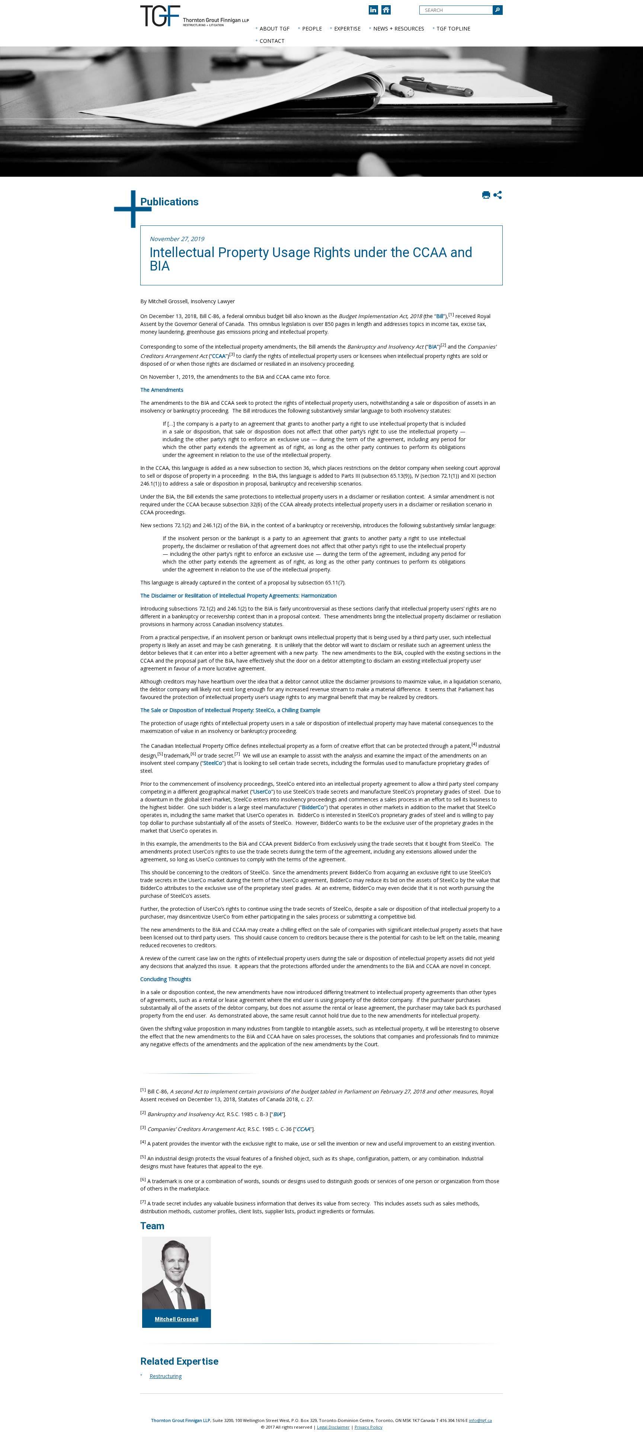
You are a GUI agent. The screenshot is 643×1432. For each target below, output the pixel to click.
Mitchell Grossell (176, 1319)
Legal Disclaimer (333, 1427)
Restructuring (166, 1376)
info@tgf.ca (480, 1420)
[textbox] (456, 10)
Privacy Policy (369, 1427)
